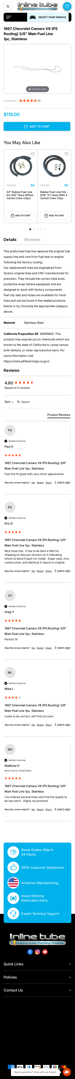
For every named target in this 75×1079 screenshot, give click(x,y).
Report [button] (40, 482)
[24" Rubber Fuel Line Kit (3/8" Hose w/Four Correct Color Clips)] (21, 166)
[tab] (58, 415)
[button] (30, 100)
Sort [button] (8, 402)
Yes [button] (33, 482)
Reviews (32, 239)
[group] (37, 383)
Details (10, 239)
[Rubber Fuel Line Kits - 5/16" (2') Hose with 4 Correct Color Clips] (54, 166)
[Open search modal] (8, 6)
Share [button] (49, 482)
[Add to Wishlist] (33, 154)
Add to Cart (22, 215)
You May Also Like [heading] (22, 142)
